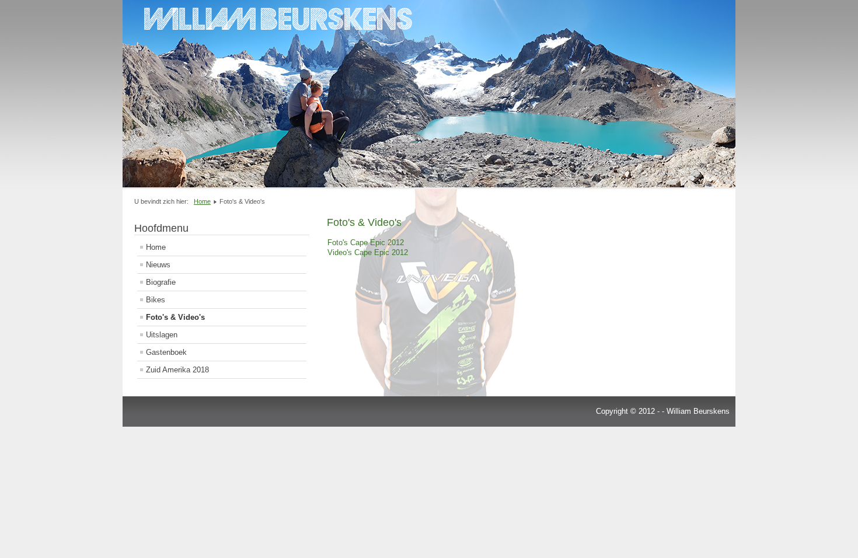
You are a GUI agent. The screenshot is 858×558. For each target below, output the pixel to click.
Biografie (161, 282)
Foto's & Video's (175, 317)
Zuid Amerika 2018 (177, 369)
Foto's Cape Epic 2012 (365, 242)
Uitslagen (161, 334)
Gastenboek (166, 352)
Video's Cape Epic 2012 (367, 252)
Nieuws (158, 264)
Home (156, 247)
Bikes (155, 299)
